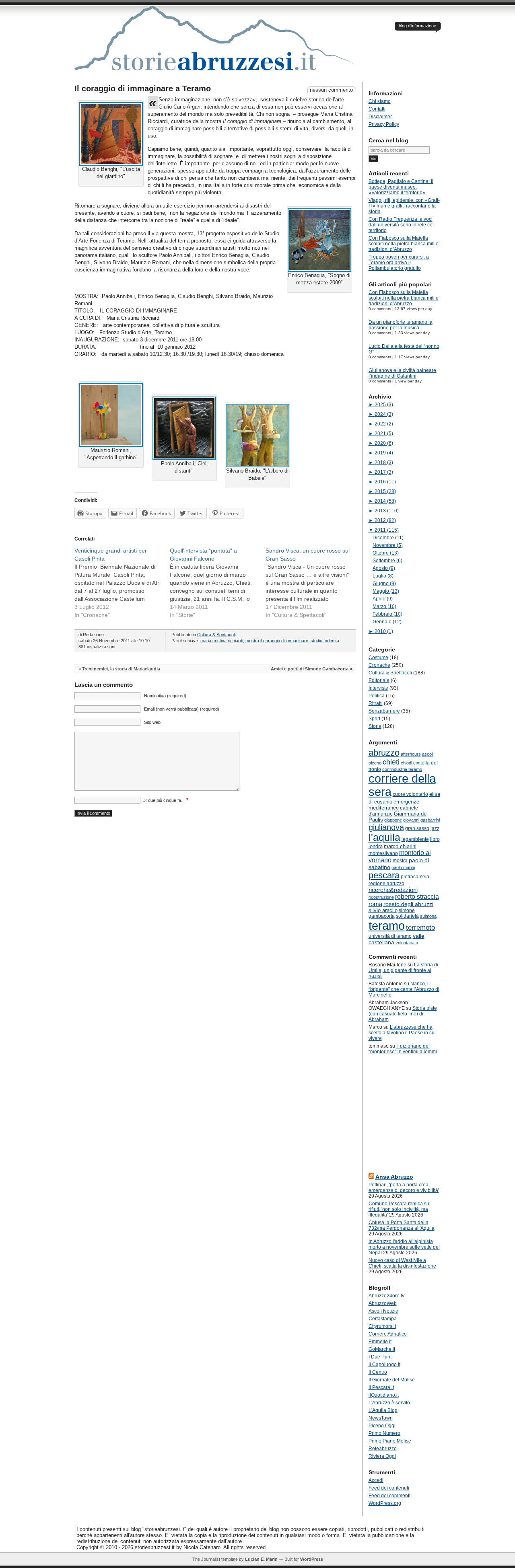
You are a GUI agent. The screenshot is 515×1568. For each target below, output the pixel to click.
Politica (377, 696)
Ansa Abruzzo (394, 1176)
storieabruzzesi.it (215, 44)
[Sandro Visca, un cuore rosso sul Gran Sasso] (313, 583)
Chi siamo (380, 101)
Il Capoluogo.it (384, 1364)
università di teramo (390, 936)
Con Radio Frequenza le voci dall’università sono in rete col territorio (401, 224)
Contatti (377, 109)
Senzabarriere (384, 711)
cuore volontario (410, 794)
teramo (387, 925)
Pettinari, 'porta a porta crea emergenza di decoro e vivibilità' (404, 1187)
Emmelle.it (380, 1341)
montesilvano (383, 853)
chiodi (406, 762)
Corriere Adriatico (388, 1334)
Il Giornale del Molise (392, 1380)
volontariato (407, 942)
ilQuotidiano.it (384, 1395)
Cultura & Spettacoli (216, 634)
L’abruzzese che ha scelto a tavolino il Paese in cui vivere (402, 1032)
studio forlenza (325, 640)
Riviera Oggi (382, 1456)
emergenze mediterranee (394, 805)
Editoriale (379, 680)
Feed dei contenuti (389, 1488)
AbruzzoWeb (383, 1303)
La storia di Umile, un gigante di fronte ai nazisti (403, 970)
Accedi (376, 1480)
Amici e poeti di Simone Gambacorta (309, 668)
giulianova (386, 827)
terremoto (420, 927)
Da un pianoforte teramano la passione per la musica (401, 325)
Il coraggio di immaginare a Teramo (142, 88)
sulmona (428, 916)
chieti (391, 762)
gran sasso (417, 828)
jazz (435, 828)
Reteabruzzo (383, 1448)
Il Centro (378, 1372)
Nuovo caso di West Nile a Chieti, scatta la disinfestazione (402, 1263)
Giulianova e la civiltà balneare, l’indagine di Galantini (403, 373)
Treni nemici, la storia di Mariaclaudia (121, 668)
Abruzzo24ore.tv (386, 1296)
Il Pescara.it (381, 1387)
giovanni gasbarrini (421, 820)
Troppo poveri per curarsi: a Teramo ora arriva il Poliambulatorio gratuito (399, 262)
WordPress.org (385, 1503)
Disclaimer (380, 116)
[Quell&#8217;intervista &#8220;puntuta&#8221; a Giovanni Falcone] (218, 583)
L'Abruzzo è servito (389, 1403)
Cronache (379, 665)
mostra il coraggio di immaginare (276, 640)
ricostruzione (381, 897)
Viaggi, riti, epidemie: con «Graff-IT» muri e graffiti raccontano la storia (404, 205)
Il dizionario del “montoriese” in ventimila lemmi (403, 1048)
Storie (375, 726)
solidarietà (407, 916)
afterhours (411, 754)
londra (376, 846)
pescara (384, 875)
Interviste (378, 688)
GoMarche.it (382, 1349)
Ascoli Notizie (383, 1311)
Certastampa (383, 1318)
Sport (374, 718)
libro (435, 839)
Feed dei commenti (389, 1495)
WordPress (311, 1559)
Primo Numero (384, 1433)
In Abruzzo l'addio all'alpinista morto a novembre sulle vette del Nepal (404, 1247)
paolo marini (403, 867)
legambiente (415, 839)
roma (375, 903)
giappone (393, 820)
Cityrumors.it (382, 1326)
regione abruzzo (386, 883)
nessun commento (331, 90)
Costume (378, 657)
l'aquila (384, 837)
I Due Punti (381, 1357)
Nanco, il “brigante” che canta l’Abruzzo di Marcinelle (404, 989)
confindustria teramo (402, 769)
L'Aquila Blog (383, 1410)
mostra (400, 860)
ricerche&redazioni (393, 889)
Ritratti (376, 703)
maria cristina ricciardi (221, 640)
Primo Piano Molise (390, 1441)
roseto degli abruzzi (408, 904)
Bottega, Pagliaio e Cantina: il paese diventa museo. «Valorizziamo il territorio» (401, 187)
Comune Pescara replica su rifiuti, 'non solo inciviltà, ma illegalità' (399, 1209)
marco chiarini (400, 846)
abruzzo (384, 753)
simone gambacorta (392, 913)
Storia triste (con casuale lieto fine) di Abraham (403, 1013)
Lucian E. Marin (261, 1559)
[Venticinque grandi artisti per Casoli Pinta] (122, 583)
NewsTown (381, 1418)
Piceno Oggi (382, 1425)
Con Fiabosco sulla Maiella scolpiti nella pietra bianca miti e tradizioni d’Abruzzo (404, 243)
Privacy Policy (384, 124)
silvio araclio (383, 910)
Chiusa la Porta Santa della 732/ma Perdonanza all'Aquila (402, 1225)
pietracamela (415, 877)
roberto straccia (417, 896)
